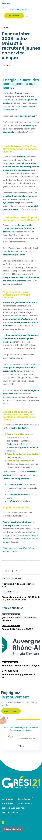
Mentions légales (10, 812)
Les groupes (7, 799)
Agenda (28, 803)
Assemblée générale (11, 614)
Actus (20, 803)
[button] (3, 8)
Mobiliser (32, 535)
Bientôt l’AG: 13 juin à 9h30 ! (17, 629)
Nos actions (7, 803)
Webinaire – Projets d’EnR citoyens (21, 665)
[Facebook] (3, 822)
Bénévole (6, 28)
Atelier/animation (9, 662)
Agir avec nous (18, 808)
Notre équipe (24, 799)
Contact (6, 808)
